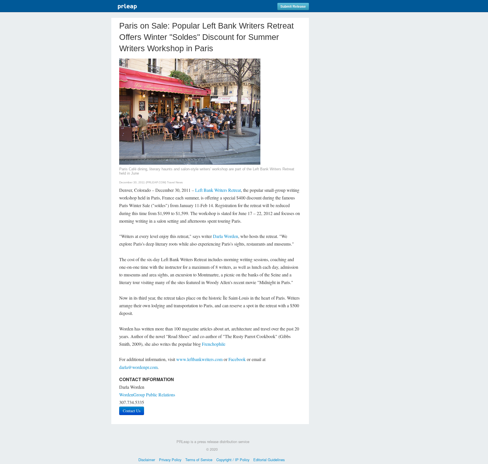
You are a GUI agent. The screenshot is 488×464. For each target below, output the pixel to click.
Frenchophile (213, 344)
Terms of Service (198, 459)
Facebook (237, 359)
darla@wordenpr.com (138, 367)
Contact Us (131, 410)
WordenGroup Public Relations (147, 395)
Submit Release (293, 6)
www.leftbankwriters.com (199, 359)
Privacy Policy (170, 459)
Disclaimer (146, 459)
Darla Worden (225, 236)
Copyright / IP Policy (232, 459)
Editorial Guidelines (269, 459)
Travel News (175, 182)
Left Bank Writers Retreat (218, 190)
